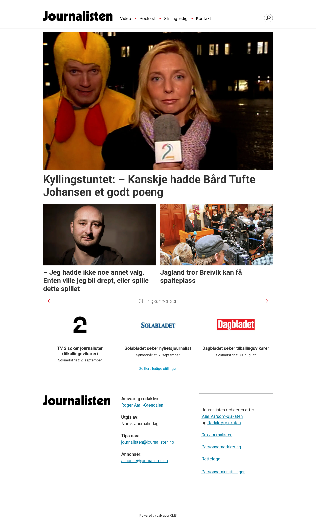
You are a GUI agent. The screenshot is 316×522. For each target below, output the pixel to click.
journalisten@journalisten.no (147, 442)
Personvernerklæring (221, 446)
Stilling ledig (175, 18)
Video (125, 18)
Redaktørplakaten (224, 422)
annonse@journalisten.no (144, 460)
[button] (48, 300)
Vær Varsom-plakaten (222, 416)
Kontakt (203, 18)
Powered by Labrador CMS (158, 515)
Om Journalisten (216, 434)
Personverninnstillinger (223, 471)
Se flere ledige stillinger (158, 368)
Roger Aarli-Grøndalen (142, 405)
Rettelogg (210, 459)
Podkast (148, 18)
